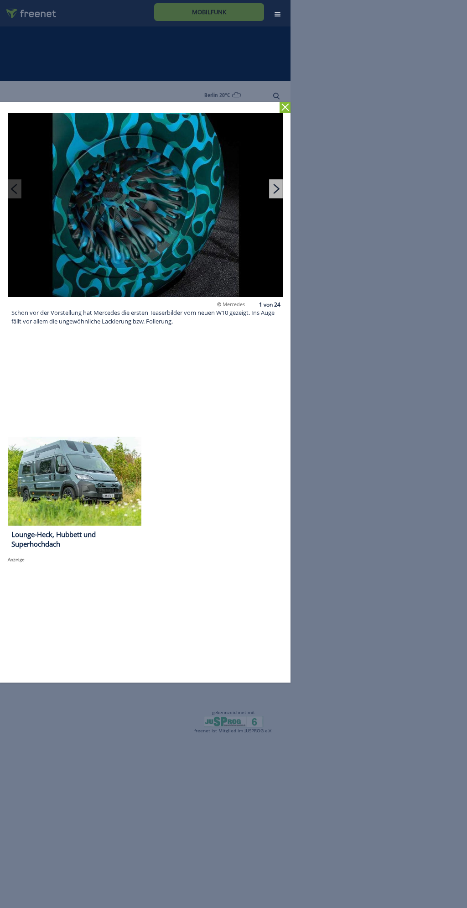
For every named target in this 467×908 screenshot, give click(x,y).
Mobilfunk (209, 12)
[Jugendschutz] (233, 721)
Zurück (285, 107)
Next (276, 188)
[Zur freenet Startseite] (27, 9)
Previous (14, 188)
